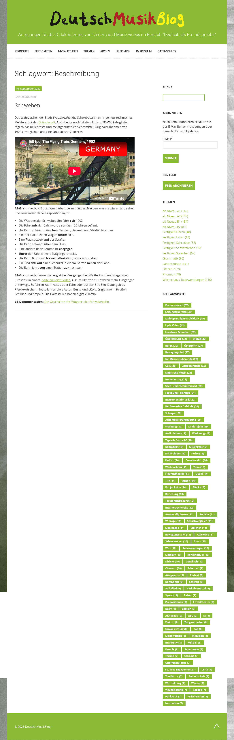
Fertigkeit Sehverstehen (179, 248)
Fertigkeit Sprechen (176, 253)
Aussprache (174, 575)
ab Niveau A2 (172, 216)
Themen (89, 51)
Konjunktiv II (198, 555)
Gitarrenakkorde (177, 663)
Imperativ (173, 642)
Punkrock (173, 696)
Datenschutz (167, 51)
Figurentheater (177, 474)
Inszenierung (176, 379)
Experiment (193, 649)
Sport (200, 541)
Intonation (174, 703)
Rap (198, 629)
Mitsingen (198, 447)
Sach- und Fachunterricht (184, 386)
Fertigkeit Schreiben (176, 243)
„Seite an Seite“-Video (55, 280)
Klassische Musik (178, 372)
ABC (192, 615)
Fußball (194, 642)
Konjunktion (175, 487)
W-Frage (173, 521)
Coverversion (197, 460)
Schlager (173, 413)
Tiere (199, 467)
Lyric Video (175, 325)
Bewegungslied (177, 352)
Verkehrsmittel (198, 588)
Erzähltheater (203, 602)
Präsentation (198, 696)
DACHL (172, 460)
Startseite (22, 51)
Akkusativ (173, 615)
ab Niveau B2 (172, 227)
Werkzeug (201, 433)
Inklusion (200, 636)
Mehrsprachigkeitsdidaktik (185, 318)
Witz (170, 548)
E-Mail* (168, 139)
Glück (199, 487)
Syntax (171, 595)
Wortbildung (175, 683)
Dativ (170, 609)
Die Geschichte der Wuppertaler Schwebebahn (76, 302)
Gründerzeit (47, 122)
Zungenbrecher (195, 622)
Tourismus (173, 676)
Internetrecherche (179, 507)
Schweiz (196, 582)
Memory (173, 555)
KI (206, 615)
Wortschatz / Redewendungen (183, 280)
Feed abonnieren (179, 186)
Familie (171, 649)
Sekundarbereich (178, 312)
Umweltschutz (176, 629)
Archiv (105, 51)
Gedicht (207, 514)
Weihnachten (176, 467)
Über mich (123, 51)
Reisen (190, 595)
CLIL (170, 366)
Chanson (173, 568)
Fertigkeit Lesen (173, 237)
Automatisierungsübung (183, 420)
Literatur (169, 269)
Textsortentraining (179, 501)
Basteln (188, 609)
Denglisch (194, 561)
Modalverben (175, 636)
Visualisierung (176, 690)
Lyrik (207, 669)
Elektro (171, 622)
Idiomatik (174, 447)
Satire (197, 453)
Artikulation (175, 433)
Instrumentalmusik (180, 399)
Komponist (174, 582)
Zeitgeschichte (194, 366)
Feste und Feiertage (180, 393)
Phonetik (169, 274)
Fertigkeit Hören (174, 232)
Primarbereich (177, 305)
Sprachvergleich (200, 521)
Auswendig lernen (179, 514)
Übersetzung (176, 339)
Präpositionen (176, 602)
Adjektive (205, 534)
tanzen (189, 481)
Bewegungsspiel (178, 534)
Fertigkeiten (43, 51)
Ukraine (191, 656)
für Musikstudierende (181, 359)
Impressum (144, 51)
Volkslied (173, 588)
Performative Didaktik (182, 406)
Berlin (171, 346)
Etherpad (195, 568)
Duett (202, 474)
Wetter (197, 683)
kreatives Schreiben (180, 332)
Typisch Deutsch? (179, 440)
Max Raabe (174, 528)
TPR (170, 481)
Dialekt (172, 561)
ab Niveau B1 (172, 222)
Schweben (27, 105)
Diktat (199, 339)
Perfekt (196, 575)
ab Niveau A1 (172, 211)
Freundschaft (198, 676)
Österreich (193, 346)
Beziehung (174, 494)
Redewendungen (195, 548)
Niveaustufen (68, 51)
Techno (171, 656)
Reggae (199, 690)
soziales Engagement (180, 669)
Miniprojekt (198, 426)
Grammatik (170, 258)
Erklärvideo (175, 453)
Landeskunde (172, 264)
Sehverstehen (176, 541)
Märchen (198, 528)
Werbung (173, 426)
